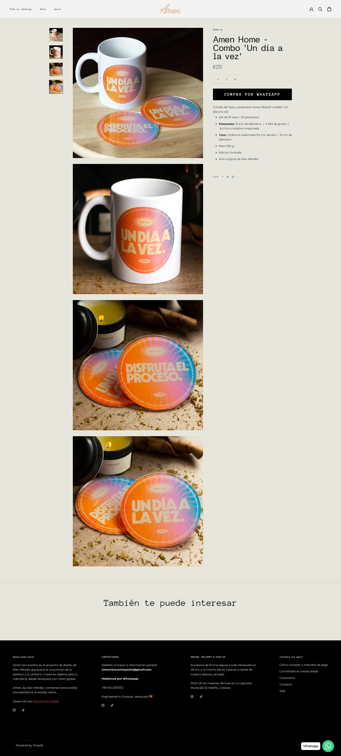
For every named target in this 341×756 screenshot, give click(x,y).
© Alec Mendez (23, 740)
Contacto (285, 684)
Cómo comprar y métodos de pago (303, 665)
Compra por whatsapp (252, 94)
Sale (43, 9)
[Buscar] (320, 9)
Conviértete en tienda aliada (298, 671)
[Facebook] (222, 177)
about (57, 9)
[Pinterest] (233, 177)
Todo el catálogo (21, 9)
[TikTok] (23, 710)
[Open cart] (329, 9)
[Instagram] (14, 710)
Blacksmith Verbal (46, 701)
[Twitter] (228, 177)
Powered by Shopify (29, 745)
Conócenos (287, 678)
